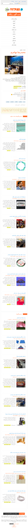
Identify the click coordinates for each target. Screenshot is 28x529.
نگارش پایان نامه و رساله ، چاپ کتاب (19, 293)
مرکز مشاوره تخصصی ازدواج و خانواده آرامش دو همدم (16, 273)
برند (24, 101)
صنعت (14, 36)
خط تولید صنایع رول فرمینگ (21, 356)
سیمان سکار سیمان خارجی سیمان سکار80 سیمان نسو (16, 490)
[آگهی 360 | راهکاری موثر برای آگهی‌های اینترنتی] (14, 9)
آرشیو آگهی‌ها (14, 526)
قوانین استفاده (14, 523)
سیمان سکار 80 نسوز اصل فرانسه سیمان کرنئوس (17, 433)
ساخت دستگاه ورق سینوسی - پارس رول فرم (18, 375)
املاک (14, 25)
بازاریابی (12, 101)
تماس (14, 524)
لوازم (14, 42)
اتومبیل (14, 23)
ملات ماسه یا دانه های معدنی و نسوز (19, 471)
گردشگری (14, 40)
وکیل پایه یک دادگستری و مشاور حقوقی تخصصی (17, 216)
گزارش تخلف (17, 104)
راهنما (13, 1)
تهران (21, 97)
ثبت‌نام (16, 1)
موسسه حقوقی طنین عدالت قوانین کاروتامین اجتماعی (16, 254)
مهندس (8, 101)
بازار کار (14, 27)
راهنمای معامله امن (5, 110)
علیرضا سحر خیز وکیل (21, 177)
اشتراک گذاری (22, 104)
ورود (19, 1)
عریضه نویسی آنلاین (22, 158)
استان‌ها (14, 525)
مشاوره (21, 49)
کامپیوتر (14, 38)
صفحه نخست (23, 1)
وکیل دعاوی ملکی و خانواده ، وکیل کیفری (18, 235)
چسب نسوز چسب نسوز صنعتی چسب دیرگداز (17, 452)
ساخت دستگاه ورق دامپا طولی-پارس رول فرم (17, 394)
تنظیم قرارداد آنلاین (22, 139)
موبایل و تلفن (14, 44)
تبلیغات (16, 101)
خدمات (14, 31)
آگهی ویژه (17, 3)
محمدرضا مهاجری (17, 52)
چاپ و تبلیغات (14, 29)
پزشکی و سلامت (14, 18)
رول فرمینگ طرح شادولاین (21, 317)
